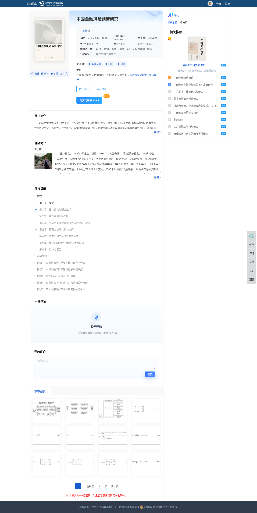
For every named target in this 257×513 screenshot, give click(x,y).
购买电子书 (89, 100)
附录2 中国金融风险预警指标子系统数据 (60, 269)
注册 (227, 3)
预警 (122, 64)
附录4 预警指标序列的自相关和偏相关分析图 (62, 282)
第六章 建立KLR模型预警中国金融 (58, 236)
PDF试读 (84, 89)
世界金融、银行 (143, 49)
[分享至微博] (53, 109)
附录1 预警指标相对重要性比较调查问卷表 (61, 262)
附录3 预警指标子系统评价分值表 (56, 276)
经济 (98, 49)
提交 (150, 374)
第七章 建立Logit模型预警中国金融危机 (61, 242)
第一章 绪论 (46, 202)
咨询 (251, 253)
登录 (218, 3)
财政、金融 (110, 49)
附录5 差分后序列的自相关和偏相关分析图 (61, 289)
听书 (251, 244)
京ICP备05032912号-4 (126, 507)
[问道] (251, 235)
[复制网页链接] (46, 109)
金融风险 (96, 64)
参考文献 (42, 256)
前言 (39, 196)
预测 (110, 64)
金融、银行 (126, 49)
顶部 (251, 279)
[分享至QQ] (60, 109)
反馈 (251, 262)
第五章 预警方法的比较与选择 (56, 229)
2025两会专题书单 (116, 75)
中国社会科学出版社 (105, 53)
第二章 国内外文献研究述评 (55, 209)
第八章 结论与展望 (50, 249)
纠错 (56, 73)
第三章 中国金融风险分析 (54, 216)
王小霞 (83, 30)
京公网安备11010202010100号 (160, 507)
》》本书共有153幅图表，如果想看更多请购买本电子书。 (96, 495)
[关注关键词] (90, 64)
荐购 (106, 96)
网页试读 (101, 89)
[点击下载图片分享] (91, 109)
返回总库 (32, 3)
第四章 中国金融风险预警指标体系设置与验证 (65, 222)
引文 (65, 73)
